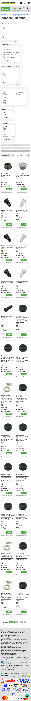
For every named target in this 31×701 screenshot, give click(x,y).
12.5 (5, 79)
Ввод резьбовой (8, 51)
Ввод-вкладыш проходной (10, 55)
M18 (5, 102)
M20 (5, 103)
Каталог (5, 9)
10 (4, 27)
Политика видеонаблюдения (9, 653)
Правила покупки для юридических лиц (12, 649)
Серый (19, 94)
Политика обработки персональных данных (14, 650)
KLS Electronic (7, 139)
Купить (9, 189)
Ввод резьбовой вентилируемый (12, 52)
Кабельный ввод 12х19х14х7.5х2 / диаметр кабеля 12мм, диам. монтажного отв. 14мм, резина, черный (22, 319)
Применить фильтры (16, 145)
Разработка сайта (26, 675)
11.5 (5, 32)
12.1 (5, 77)
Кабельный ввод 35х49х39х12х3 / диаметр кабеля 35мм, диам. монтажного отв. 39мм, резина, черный (22, 477)
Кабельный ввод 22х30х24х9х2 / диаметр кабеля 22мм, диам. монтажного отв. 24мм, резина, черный (7, 437)
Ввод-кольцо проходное (10, 57)
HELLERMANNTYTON (9, 136)
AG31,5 (5, 92)
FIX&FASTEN (7, 133)
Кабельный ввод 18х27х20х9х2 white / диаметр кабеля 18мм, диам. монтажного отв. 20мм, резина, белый (7, 398)
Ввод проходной (8, 49)
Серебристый (21, 92)
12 (4, 34)
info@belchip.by (16, 676)
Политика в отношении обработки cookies (13, 651)
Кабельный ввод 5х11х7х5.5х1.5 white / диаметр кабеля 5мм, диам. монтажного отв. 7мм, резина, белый (7, 596)
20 (4, 91)
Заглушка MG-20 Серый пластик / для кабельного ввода (22, 175)
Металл (6, 112)
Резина (6, 117)
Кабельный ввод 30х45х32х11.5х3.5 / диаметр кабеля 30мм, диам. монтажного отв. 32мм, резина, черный (7, 477)
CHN (5, 128)
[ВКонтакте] (14, 673)
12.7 (5, 35)
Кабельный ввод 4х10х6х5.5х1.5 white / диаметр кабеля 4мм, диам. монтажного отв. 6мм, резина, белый (7, 556)
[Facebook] (18, 673)
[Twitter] (20, 673)
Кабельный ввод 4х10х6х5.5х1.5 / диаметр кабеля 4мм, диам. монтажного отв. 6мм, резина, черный (22, 517)
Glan (5, 134)
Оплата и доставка (6, 646)
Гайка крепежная (8, 58)
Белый (19, 91)
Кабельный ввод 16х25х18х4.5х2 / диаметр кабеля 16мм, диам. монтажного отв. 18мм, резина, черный (7, 358)
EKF (5, 129)
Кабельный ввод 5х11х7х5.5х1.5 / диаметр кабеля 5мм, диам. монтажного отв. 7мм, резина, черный (22, 556)
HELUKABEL (7, 137)
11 (4, 29)
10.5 (5, 71)
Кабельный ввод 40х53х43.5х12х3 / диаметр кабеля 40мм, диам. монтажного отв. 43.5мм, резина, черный (8, 517)
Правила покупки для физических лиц (12, 647)
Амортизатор (7, 47)
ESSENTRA (6, 131)
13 (4, 37)
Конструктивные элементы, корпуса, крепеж (21, 14)
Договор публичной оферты (9, 654)
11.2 (5, 31)
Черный (19, 96)
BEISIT (5, 126)
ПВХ (5, 114)
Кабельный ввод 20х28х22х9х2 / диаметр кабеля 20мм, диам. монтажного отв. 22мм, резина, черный (22, 398)
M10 (5, 96)
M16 (5, 100)
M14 (5, 99)
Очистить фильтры (15, 148)
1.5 (5, 26)
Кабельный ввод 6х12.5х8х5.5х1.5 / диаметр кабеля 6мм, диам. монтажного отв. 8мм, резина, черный (23, 596)
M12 (5, 97)
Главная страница (3, 14)
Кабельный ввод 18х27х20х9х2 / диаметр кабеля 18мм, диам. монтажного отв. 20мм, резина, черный (22, 358)
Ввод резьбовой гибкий (10, 54)
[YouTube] (11, 673)
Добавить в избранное (6, 192)
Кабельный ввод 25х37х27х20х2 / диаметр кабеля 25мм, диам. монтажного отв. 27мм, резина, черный (22, 437)
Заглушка (6, 60)
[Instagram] (16, 673)
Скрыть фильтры (15, 151)
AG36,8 (5, 94)
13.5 (5, 82)
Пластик (6, 116)
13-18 (5, 38)
